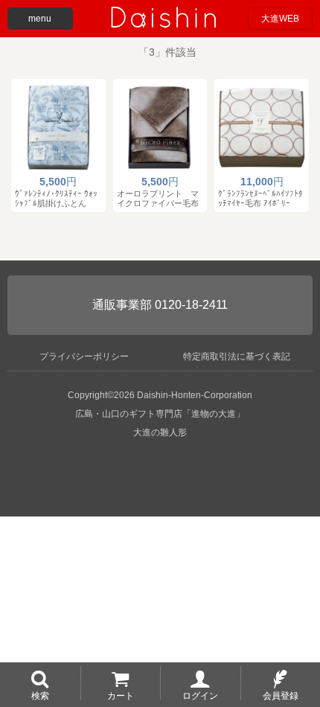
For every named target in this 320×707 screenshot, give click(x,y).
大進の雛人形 (160, 432)
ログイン (200, 695)
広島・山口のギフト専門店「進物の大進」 (160, 414)
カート (120, 695)
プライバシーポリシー (84, 356)
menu (39, 18)
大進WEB (280, 18)
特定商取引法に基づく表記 (236, 356)
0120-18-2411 (191, 304)
